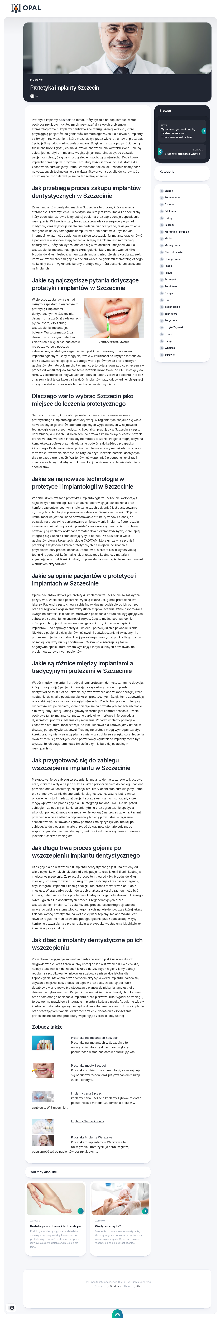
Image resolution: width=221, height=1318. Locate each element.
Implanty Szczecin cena (87, 1121)
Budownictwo (173, 197)
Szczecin (65, 120)
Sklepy (169, 293)
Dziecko (170, 204)
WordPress (116, 1286)
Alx (138, 1286)
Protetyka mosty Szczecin (89, 1065)
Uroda (168, 334)
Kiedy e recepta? (108, 1226)
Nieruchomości (174, 252)
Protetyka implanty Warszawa (92, 1137)
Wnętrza (170, 347)
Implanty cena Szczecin (87, 1093)
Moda (168, 238)
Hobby (168, 218)
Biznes (169, 190)
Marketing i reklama (177, 231)
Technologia (172, 306)
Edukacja (170, 211)
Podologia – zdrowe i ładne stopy (55, 1226)
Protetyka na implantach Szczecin (94, 1038)
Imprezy (169, 224)
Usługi (168, 341)
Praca (168, 265)
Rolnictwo (171, 286)
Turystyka (171, 320)
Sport (168, 300)
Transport (171, 313)
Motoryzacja (172, 245)
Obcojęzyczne (173, 259)
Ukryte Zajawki (174, 327)
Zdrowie (38, 79)
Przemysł (170, 279)
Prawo (168, 272)
